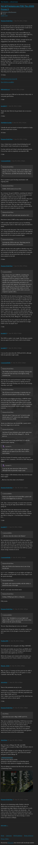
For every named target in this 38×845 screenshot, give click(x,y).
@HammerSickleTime (7, 757)
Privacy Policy (5, 839)
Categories (9, 835)
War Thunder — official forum (9, 1)
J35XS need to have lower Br (9, 79)
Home (2, 835)
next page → (4, 825)
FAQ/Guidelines (17, 835)
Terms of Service (28, 835)
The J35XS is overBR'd (7, 82)
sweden (2, 15)
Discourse (10, 842)
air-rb (6, 15)
